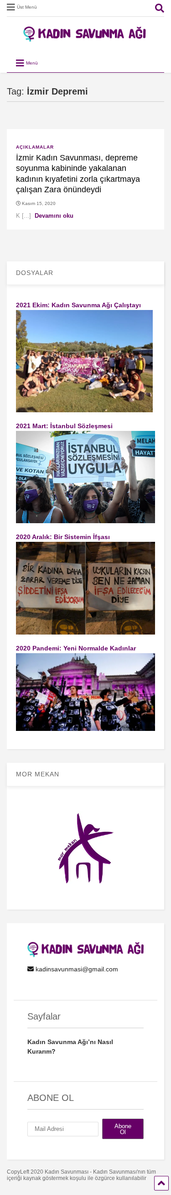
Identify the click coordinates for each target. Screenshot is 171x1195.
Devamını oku (54, 215)
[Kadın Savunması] (85, 38)
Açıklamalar (35, 147)
